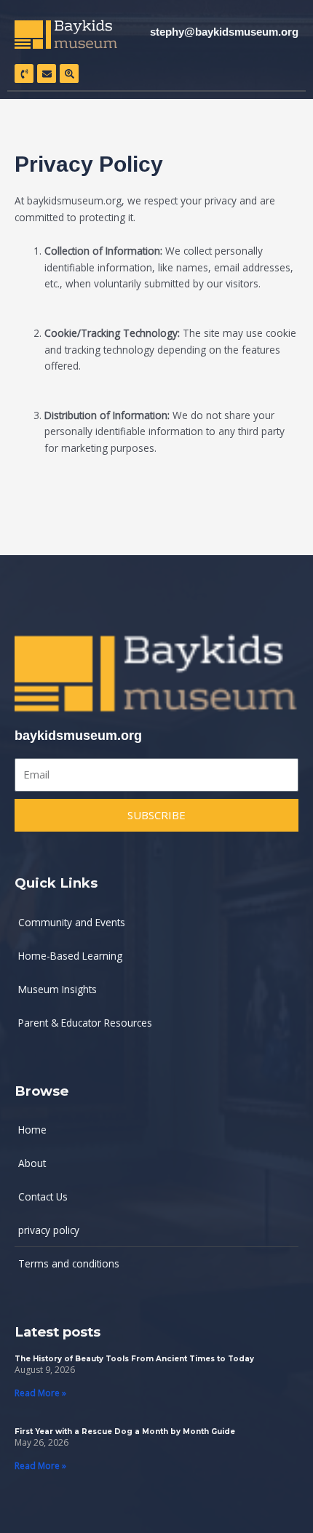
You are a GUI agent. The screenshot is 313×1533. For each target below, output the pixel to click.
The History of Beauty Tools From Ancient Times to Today (134, 1358)
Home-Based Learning (70, 956)
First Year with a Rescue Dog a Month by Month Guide (125, 1431)
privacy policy (48, 1230)
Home (32, 1129)
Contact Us (43, 1196)
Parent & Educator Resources (85, 1023)
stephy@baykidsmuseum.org (224, 32)
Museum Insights (57, 989)
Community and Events (71, 922)
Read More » (40, 1393)
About (32, 1163)
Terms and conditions (68, 1263)
